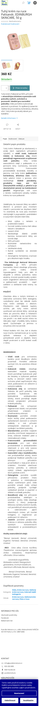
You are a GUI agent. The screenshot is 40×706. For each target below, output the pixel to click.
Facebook (5, 618)
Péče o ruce (24, 599)
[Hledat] (23, 3)
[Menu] (35, 3)
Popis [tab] (5, 139)
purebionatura (10, 673)
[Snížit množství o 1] (9, 89)
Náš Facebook (9, 670)
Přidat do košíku (21, 88)
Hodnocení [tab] (13, 139)
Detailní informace (8, 118)
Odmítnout (10, 700)
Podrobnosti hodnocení (10, 24)
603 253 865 (9, 666)
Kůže (14, 590)
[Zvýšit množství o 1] (9, 86)
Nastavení (19, 693)
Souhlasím (28, 700)
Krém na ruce (23, 590)
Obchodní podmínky (9, 615)
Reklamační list (7, 621)
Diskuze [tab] (21, 139)
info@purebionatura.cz (13, 663)
